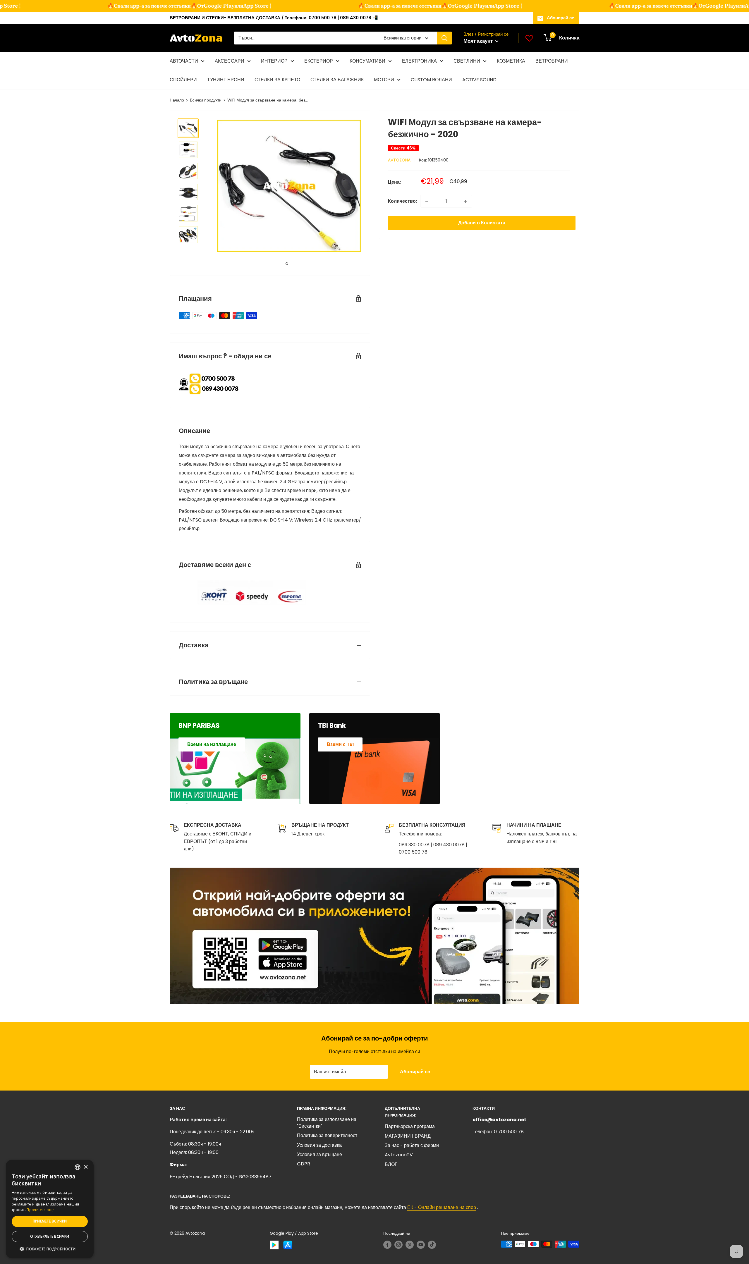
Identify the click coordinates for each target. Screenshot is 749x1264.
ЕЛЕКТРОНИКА (419, 61)
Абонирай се (560, 18)
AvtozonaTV (399, 1154)
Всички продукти (205, 100)
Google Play (202, 5)
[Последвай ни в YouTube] (421, 1245)
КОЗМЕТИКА (511, 61)
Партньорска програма (410, 1126)
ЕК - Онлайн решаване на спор (441, 1207)
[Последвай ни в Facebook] (387, 1245)
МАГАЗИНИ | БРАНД (408, 1136)
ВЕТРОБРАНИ (551, 61)
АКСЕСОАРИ (229, 61)
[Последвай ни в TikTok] (432, 1245)
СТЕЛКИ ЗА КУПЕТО (277, 79)
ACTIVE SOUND (479, 79)
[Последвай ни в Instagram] (398, 1245)
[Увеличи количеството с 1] (465, 201)
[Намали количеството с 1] (427, 201)
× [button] (85, 1167)
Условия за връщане (319, 1154)
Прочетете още (40, 1209)
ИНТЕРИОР (274, 61)
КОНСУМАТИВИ (367, 61)
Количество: (402, 201)
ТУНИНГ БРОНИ (225, 79)
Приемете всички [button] (50, 1221)
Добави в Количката (481, 222)
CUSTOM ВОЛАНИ (431, 79)
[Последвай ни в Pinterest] (410, 1245)
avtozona (399, 160)
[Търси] (444, 38)
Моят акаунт (478, 40)
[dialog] (50, 1209)
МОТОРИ (384, 79)
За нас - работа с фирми (412, 1145)
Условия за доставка (319, 1145)
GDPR (303, 1163)
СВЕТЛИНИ (466, 61)
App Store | (241, 5)
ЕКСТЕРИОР (318, 61)
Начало (177, 100)
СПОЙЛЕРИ (183, 79)
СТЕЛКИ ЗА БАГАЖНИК (337, 79)
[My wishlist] (529, 38)
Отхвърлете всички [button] (49, 1236)
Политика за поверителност (327, 1135)
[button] (50, 1249)
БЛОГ (391, 1164)
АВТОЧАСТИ (184, 61)
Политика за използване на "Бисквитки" (326, 1122)
